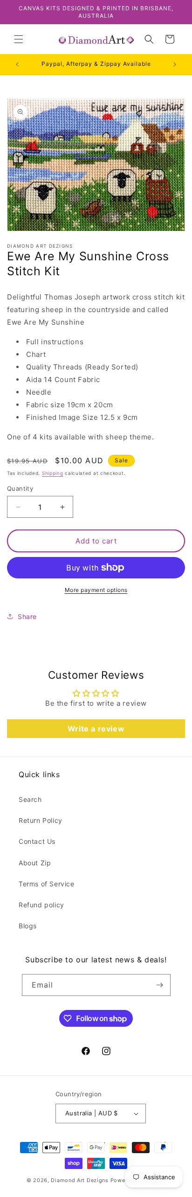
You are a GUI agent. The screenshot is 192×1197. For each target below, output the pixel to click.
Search (30, 799)
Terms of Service (47, 884)
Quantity (20, 488)
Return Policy (40, 820)
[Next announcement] (175, 64)
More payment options (96, 589)
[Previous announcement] (17, 64)
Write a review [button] (96, 728)
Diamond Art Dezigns (79, 1180)
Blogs (28, 926)
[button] (18, 39)
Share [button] (27, 616)
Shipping (52, 473)
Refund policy (41, 905)
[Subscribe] (160, 985)
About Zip (35, 863)
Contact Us (37, 841)
